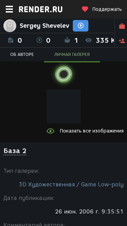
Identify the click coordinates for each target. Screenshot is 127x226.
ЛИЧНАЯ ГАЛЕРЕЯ (72, 54)
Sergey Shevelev (44, 25)
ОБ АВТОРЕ (22, 54)
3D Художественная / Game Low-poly (71, 184)
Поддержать (107, 9)
